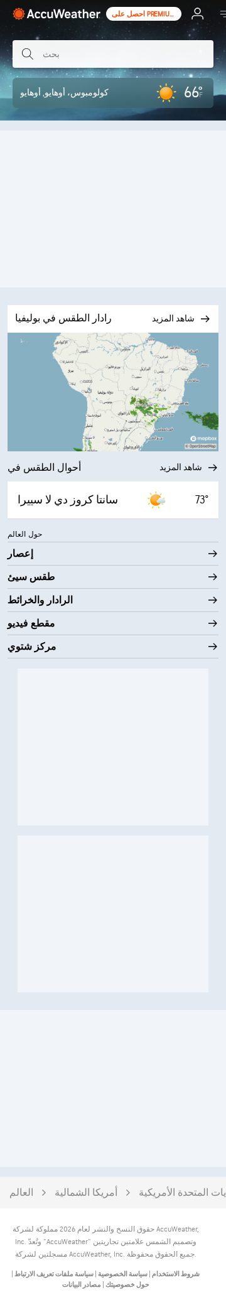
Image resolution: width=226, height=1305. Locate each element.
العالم (21, 1193)
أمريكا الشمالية (86, 1193)
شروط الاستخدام (175, 1274)
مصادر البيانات (81, 1285)
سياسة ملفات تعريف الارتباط (53, 1274)
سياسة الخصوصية (122, 1274)
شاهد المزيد (180, 467)
